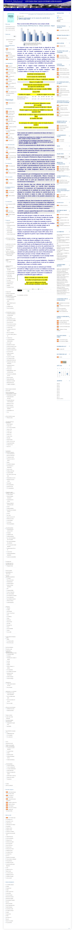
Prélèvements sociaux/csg (11, 775)
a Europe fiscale (8, 847)
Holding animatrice (10, 508)
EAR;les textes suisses (63, 68)
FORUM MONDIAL (11, 759)
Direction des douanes (10, 896)
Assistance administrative (11, 768)
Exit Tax (8, 661)
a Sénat (7, 889)
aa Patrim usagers (12, 111)
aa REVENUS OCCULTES (11, 244)
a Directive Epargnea (10, 765)
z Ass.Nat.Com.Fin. (9, 872)
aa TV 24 (7, 855)
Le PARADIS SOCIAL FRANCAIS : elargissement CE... (63, 269)
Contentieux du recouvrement (11, 296)
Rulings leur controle (10, 777)
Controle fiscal (9, 337)
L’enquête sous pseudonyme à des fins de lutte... (62, 280)
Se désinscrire (60, 19)
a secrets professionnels (10, 222)
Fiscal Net (21, 9)
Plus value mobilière (10, 593)
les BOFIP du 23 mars (63, 180)
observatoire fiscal (10, 281)
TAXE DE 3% (11, 140)
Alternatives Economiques (10, 857)
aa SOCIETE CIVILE (10, 245)
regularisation (8, 650)
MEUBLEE (9, 726)
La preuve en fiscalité (10, 356)
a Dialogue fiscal (9, 840)
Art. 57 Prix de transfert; (11, 427)
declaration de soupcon (11, 344)
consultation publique (10, 271)
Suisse (8, 626)
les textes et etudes (62, 194)
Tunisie (8, 630)
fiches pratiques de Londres (64, 168)
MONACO (9, 620)
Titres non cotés (10, 417)
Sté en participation (10, 484)
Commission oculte (10, 457)
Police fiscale (9, 368)
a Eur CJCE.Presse (9, 845)
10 (59, 372)
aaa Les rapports (10, 424)
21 (67, 373)
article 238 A (9, 434)
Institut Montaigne (9, 907)
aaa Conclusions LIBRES (11, 320)
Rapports (8, 285)
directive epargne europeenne (11, 388)
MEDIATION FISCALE (11, 360)
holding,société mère (10, 470)
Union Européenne (9, 763)
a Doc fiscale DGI (9, 843)
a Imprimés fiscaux (9, 850)
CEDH (8, 752)
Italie (8, 614)
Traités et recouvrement (10, 745)
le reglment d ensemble (63, 107)
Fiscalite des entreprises (10, 452)
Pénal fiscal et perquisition (61, 308)
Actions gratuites (10, 494)
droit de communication (10, 392)
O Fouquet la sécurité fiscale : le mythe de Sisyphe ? (63, 223)
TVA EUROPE (9, 735)
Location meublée (10, 472)
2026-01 (58, 394)
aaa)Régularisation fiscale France (10, 260)
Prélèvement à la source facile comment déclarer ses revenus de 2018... (63, 183)
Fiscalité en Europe (62, 88)
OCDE (7, 637)
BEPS (8, 639)
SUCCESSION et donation (11, 595)
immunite (7, 575)
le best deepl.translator (63, 38)
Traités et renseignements (10, 746)
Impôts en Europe (12, 804)
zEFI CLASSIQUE (9, 785)
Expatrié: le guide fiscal (12, 802)
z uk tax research (9, 878)
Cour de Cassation (9, 895)
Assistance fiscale (10, 751)
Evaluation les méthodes (11, 348)
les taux (8, 513)
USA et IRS (9, 632)
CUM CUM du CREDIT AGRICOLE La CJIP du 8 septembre (63, 285)
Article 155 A (9, 431)
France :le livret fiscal (10, 613)
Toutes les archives (60, 398)
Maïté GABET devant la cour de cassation (36, 127)
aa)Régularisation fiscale (11, 318)
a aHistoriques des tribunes (10, 824)
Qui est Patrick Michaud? (10, 28)
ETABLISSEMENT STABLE (11, 393)
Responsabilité (9, 255)
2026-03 (58, 391)
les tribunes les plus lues (63, 205)
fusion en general (9, 570)
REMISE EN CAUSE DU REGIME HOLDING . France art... (63, 248)
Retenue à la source (10, 403)
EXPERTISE (8, 451)
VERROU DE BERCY (11, 384)
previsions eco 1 (9, 917)
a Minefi (7, 886)
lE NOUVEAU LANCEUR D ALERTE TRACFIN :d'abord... (62, 256)
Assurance (9, 578)
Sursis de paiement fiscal (63, 311)
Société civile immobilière (11, 556)
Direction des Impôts (9, 898)
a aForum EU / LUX (9, 821)
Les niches (9, 280)
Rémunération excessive (11, 477)
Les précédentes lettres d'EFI (64, 30)
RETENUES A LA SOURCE (11, 691)
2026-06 (58, 386)
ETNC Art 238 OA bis (11, 441)
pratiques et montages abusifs (62, 309)
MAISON (58, 274)
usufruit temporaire (10, 602)
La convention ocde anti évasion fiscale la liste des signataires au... (63, 58)
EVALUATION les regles (10, 416)
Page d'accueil (40, 13)
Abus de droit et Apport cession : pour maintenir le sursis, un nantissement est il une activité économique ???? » (41, 14)
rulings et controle (9, 715)
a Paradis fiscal (8, 888)
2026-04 (58, 389)
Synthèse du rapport (28, 94)
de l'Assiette (9, 342)
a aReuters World (9, 829)
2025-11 (58, 397)
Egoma (58, 284)
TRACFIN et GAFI (9, 743)
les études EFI (61, 349)
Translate (65, 158)
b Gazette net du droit (9, 862)
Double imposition (10, 770)
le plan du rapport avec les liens (46, 94)
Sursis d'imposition (10, 597)
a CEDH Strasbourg (9, 836)
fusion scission (9, 469)
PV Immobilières (10, 669)
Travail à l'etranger (10, 678)
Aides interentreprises (11, 453)
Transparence (9, 779)
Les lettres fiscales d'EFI (11, 239)
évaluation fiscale (10, 534)
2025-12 (58, 395)
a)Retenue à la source (10, 708)
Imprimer (35, 289)
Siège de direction (10, 405)
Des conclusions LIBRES (63, 341)
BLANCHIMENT (9, 295)
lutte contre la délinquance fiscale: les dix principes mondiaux (35, 283)
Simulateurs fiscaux (10, 287)
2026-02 (58, 392)
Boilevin (58, 282)
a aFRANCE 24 (8, 822)
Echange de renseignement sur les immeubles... (63, 272)
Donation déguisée (10, 583)
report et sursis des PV (11, 516)
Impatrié (8, 664)
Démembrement (10, 581)
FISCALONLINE (9, 903)
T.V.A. (7, 732)
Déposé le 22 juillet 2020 (36, 82)
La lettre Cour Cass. (9, 869)
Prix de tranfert (9, 687)
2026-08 (58, 383)
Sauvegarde (9, 483)
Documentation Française (10, 900)
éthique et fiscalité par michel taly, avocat (36, 277)
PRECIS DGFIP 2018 (12, 59)
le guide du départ (62, 128)
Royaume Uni (9, 625)
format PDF (36, 92)
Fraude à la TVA (10, 444)
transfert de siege (10, 486)
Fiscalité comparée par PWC (64, 320)
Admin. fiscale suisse (9, 891)
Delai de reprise (9, 439)
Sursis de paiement (10, 308)
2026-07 (58, 385)
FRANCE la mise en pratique (64, 72)
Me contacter (11, 41)
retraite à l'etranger (10, 676)
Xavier (58, 290)
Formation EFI (8, 561)
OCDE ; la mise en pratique (64, 76)
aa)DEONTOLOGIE (9, 254)
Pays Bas (8, 623)
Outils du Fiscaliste (8, 9)
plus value (9, 515)
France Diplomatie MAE (10, 905)
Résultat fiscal (8, 682)
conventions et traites (62, 55)
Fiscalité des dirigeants (11, 464)
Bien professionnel (10, 580)
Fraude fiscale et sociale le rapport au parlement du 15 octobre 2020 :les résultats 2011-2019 (36, 116)
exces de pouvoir (10, 351)
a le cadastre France (9, 852)
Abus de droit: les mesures (11, 324)
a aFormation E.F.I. (9, 819)
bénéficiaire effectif (10, 710)
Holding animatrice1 (10, 536)
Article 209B (9, 432)
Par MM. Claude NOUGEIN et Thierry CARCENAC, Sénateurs (36, 79)
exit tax (8, 506)
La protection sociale (9, 908)
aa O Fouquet (9, 317)
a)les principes (61, 139)
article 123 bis (9, 429)
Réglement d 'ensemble (11, 380)
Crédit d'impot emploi (10, 273)
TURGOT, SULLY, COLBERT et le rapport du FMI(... (63, 253)
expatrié (8, 662)
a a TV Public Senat (12, 817)
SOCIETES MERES (9, 720)
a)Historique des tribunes (10, 238)
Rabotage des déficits (12, 172)
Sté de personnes (9, 721)
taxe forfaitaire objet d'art (11, 598)
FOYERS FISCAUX (9, 563)
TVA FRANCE (10, 737)
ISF (9, 128)
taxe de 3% (9, 446)
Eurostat (7, 901)
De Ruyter (9, 656)
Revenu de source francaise (10, 707)
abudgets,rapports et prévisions (9, 266)
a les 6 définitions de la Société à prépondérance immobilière (11, 93)
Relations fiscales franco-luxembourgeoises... (61, 259)
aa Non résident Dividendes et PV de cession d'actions (11, 88)
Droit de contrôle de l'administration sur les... (62, 282)
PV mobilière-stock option (11, 671)
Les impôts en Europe (9, 910)
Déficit (8, 462)
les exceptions (61, 140)
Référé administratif (10, 379)
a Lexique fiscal (8, 853)
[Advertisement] (63, 407)
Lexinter (7, 912)
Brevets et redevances (10, 455)
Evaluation (9, 532)
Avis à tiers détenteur (10, 297)
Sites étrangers (11, 805)
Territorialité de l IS (10, 410)
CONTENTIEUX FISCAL (10, 312)
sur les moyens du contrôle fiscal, (36, 77)
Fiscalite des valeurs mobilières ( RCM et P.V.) (10, 493)
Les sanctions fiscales (10, 358)
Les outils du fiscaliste (12, 155)
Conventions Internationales (40, 9)
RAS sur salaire (10, 703)
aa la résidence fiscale (63, 125)
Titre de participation (10, 523)
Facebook (41, 289)
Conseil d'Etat (8, 893)
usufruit (7, 783)
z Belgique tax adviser (10, 874)
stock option (9, 522)
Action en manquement (11, 767)
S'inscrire (59, 17)
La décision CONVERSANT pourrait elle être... (63, 288)
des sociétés (9, 261)
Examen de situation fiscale (11, 349)
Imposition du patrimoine (10, 576)
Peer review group (10, 642)
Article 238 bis (9, 436)
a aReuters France (9, 828)
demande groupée (10, 754)
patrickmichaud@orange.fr (10, 26)
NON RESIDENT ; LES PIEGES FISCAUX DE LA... (63, 290)
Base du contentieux (10, 332)
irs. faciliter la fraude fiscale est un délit (36, 280)
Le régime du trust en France (64, 90)
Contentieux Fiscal (29, 9)
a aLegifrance (8, 826)
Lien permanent (22, 289)
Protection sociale (9, 649)
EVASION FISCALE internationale (10, 422)
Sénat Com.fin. (8, 871)
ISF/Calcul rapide (12, 190)
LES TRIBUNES (60, 148)
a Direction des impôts (10, 841)
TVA (8, 412)
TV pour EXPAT (9, 922)
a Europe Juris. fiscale (10, 848)
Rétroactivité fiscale (10, 382)
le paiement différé (10, 590)
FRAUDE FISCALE (9, 564)
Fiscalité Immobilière (9, 527)
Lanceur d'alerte (9, 228)
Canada (8, 609)
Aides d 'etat (9, 425)
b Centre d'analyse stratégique (11, 859)
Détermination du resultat (11, 394)
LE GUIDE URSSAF (63, 322)
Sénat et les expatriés (9, 920)
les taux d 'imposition (10, 592)
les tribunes (10, 182)
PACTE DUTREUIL (9, 647)
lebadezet (58, 279)
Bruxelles (8, 437)
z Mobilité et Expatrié (9, 876)
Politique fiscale (10, 283)
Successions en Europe (12, 807)
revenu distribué (10, 520)
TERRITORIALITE (10, 733)
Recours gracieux (10, 377)
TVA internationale (10, 488)
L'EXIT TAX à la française (64, 127)
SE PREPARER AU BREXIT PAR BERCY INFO (63, 170)
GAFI (7, 867)
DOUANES (8, 390)
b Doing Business (9, 860)
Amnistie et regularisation (10, 293)
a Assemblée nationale (10, 884)
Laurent (58, 287)
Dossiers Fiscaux (51, 9)
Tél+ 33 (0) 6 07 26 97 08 (10, 30)
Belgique (8, 607)
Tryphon (58, 268)
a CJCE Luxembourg (9, 838)
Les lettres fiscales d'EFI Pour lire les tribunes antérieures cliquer (36, 26)
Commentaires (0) (29, 289)
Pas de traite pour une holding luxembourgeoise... (63, 277)
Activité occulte (9, 327)
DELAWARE (9, 611)
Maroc (8, 618)
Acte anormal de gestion (11, 325)
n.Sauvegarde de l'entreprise (11, 636)
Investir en (8, 606)
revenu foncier (9, 551)
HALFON (58, 271)
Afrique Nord (8, 291)
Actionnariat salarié (10, 654)
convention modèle (10, 641)
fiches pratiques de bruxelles (64, 166)
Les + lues (16, 9)
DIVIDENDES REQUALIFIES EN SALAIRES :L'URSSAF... (63, 240)
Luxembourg (9, 616)
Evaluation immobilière (12, 126)
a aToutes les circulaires (10, 831)
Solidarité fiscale (10, 306)
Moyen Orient (9, 621)
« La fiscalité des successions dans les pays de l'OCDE (28, 13)
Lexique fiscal (8, 913)
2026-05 (58, 388)
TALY (7, 741)
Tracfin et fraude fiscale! (11, 234)
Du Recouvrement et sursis (11, 346)
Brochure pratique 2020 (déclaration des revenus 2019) (11, 149)
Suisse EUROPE (10, 628)
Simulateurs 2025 (62, 45)
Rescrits (7, 919)
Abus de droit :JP (10, 322)
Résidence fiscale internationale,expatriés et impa (11, 652)
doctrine (60, 357)
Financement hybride (10, 443)
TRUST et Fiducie (10, 600)
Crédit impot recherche (11, 278)
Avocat (8, 223)
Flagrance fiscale (10, 565)
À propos (10, 43)
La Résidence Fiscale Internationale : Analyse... (63, 274)
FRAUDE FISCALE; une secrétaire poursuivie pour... (63, 293)
